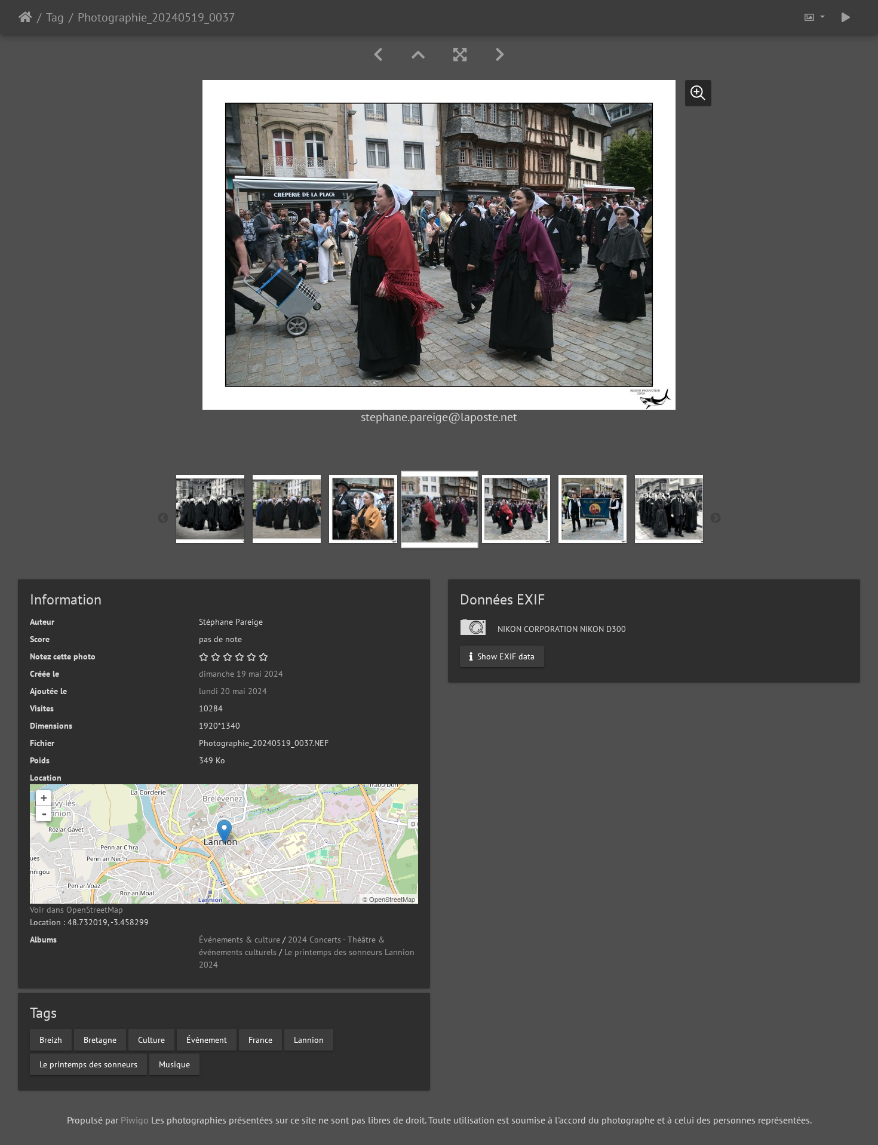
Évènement (206, 1039)
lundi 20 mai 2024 (233, 691)
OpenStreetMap (392, 899)
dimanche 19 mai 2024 (241, 673)
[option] (210, 509)
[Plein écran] (460, 55)
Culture (151, 1039)
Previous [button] (163, 518)
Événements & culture (239, 939)
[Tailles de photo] (814, 17)
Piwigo (135, 1120)
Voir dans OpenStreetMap (76, 909)
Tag (55, 17)
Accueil (25, 17)
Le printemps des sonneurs (88, 1063)
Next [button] (716, 518)
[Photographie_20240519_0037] (224, 831)
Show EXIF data (505, 656)
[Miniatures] (418, 55)
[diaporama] (845, 17)
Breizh (50, 1039)
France (260, 1039)
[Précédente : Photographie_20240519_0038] (378, 55)
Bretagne (100, 1039)
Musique (174, 1063)
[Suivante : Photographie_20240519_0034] (500, 55)
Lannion (309, 1039)
